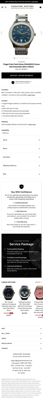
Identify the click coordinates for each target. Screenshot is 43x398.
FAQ (4, 174)
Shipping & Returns (9, 165)
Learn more (31, 95)
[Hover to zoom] (21, 34)
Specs (5, 148)
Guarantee (6, 157)
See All (37, 282)
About (5, 140)
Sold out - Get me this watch (21, 75)
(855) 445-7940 (25, 363)
